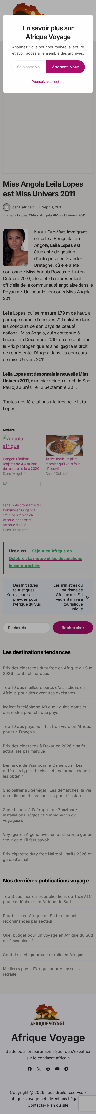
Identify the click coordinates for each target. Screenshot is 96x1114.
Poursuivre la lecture (48, 81)
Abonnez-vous (65, 66)
